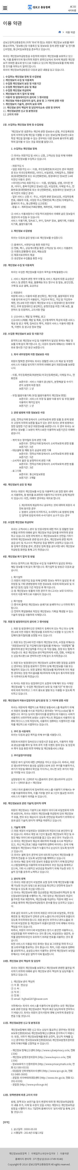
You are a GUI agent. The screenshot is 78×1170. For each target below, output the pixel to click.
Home (59, 32)
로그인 (73, 6)
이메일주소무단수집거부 (43, 1153)
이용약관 (64, 1153)
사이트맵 (72, 10)
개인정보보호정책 (18, 1153)
